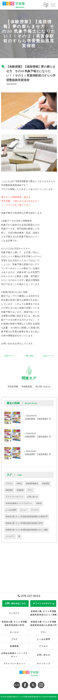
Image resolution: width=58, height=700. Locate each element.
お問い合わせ (32, 496)
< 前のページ (9, 355)
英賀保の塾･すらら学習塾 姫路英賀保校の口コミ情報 (27, 529)
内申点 (19, 483)
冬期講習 (20, 490)
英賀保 (38, 503)
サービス (34, 510)
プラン (30, 490)
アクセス (9, 483)
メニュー (23, 510)
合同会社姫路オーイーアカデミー (19, 503)
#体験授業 (27, 386)
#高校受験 (13, 386)
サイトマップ (43, 663)
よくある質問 (11, 510)
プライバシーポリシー (14, 496)
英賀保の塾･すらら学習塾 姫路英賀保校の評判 (24, 523)
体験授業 (9, 490)
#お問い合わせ (42, 386)
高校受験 (45, 483)
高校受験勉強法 (32, 483)
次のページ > (48, 355)
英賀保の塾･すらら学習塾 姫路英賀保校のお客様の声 (27, 516)
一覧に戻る (29, 355)
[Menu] (53, 4)
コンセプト (10, 536)
